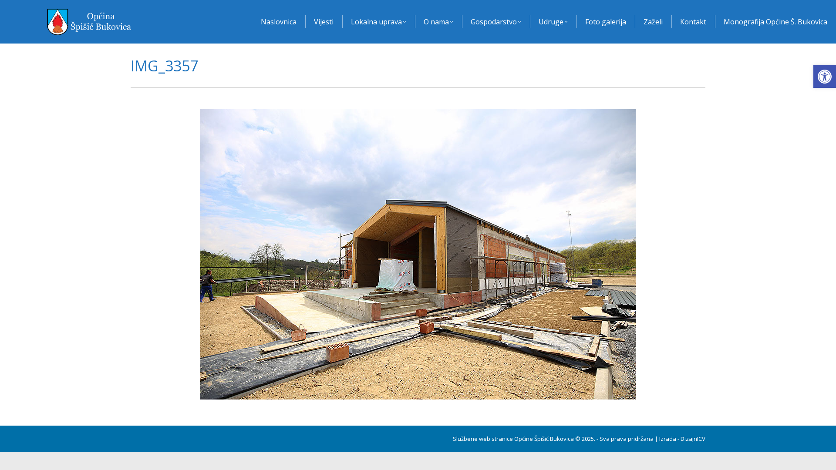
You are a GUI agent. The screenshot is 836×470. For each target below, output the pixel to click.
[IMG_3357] (418, 254)
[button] (824, 76)
